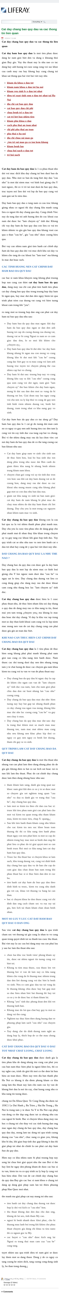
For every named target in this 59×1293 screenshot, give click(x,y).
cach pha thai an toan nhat (22, 125)
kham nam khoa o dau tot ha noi (25, 87)
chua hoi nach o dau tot (20, 150)
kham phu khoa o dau (19, 121)
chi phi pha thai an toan (20, 129)
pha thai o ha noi (16, 133)
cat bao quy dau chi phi (20, 108)
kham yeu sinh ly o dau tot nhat (24, 91)
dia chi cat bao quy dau (20, 104)
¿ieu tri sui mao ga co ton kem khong (27, 142)
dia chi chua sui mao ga (20, 137)
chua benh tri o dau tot (20, 112)
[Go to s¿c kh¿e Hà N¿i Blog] (15, 10)
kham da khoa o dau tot (20, 82)
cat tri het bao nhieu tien (20, 116)
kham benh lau (15, 146)
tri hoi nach (13, 154)
